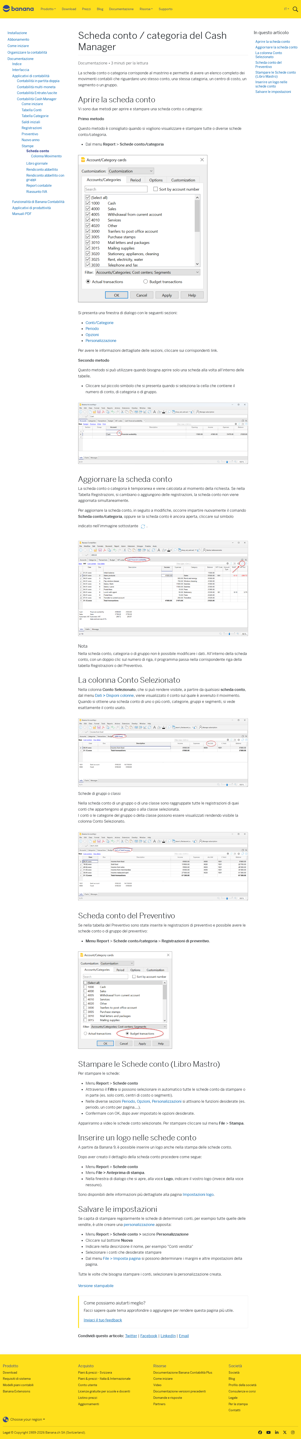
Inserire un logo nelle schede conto (271, 84)
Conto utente (87, 1385)
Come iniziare (18, 46)
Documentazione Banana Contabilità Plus (182, 1373)
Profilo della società (242, 1385)
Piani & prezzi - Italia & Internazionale (104, 1379)
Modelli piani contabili (18, 1385)
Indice (17, 64)
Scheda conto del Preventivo (268, 65)
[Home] (18, 9)
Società (234, 1373)
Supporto (166, 9)
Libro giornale (37, 163)
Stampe (28, 146)
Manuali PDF (22, 214)
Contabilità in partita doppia (38, 81)
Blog (100, 9)
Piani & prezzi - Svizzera (95, 1373)
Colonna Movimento (46, 156)
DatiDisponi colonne (114, 695)
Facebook (148, 1335)
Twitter (131, 1335)
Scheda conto (37, 151)
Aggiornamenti (88, 1404)
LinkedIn (168, 1335)
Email (184, 1335)
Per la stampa (238, 1404)
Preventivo (30, 134)
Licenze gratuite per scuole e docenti (104, 1391)
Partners (159, 1404)
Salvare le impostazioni (273, 92)
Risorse (145, 9)
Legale (233, 1398)
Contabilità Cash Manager (37, 99)
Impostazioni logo (198, 1194)
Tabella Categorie (35, 116)
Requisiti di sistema (17, 1379)
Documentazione (121, 9)
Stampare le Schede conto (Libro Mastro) (275, 75)
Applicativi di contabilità (30, 76)
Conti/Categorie (100, 322)
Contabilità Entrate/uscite (37, 93)
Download (69, 9)
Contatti (234, 1410)
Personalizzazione (101, 340)
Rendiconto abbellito (42, 169)
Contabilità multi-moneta (36, 87)
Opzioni (92, 334)
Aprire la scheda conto (272, 42)
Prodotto (47, 9)
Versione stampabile (96, 1285)
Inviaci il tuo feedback (103, 1320)
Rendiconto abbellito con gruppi (45, 177)
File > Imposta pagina (122, 1258)
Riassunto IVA (36, 192)
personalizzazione (139, 1224)
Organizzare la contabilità (27, 52)
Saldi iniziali (31, 122)
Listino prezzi (87, 1398)
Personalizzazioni (167, 1101)
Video (157, 1385)
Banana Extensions (16, 1391)
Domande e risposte (167, 1398)
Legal (6, 1433)
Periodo (92, 328)
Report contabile (39, 185)
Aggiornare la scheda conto (276, 47)
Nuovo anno (31, 140)
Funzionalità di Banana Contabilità (38, 202)
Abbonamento (18, 39)
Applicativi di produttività (31, 208)
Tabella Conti (32, 110)
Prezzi (86, 9)
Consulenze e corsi (242, 1391)
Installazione (17, 33)
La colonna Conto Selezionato (268, 55)
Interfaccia (20, 70)
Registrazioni (32, 128)
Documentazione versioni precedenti (179, 1391)
